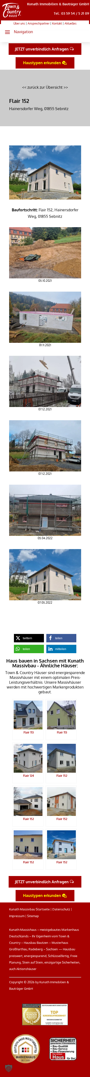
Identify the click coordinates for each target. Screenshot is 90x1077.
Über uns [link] (19, 23)
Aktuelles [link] (71, 23)
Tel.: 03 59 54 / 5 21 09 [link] (71, 13)
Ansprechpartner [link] (38, 23)
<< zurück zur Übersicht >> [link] (45, 87)
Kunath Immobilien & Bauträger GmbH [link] (58, 4)
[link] (12, 17)
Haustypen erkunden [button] (42, 62)
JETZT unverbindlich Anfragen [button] (42, 49)
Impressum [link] (16, 916)
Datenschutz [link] (61, 909)
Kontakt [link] (57, 23)
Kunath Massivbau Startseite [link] (29, 909)
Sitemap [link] (33, 916)
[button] (17, 32)
